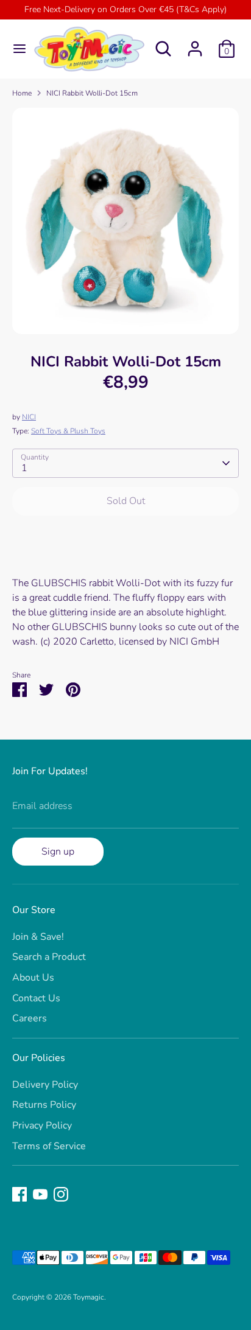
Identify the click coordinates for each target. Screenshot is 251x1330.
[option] (125, 221)
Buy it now (125, 538)
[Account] (195, 44)
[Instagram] (61, 1194)
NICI (29, 417)
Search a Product (49, 957)
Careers (29, 1018)
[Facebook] (19, 1194)
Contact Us (36, 998)
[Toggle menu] (15, 49)
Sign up (57, 851)
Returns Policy (44, 1104)
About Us (33, 977)
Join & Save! (38, 936)
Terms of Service (49, 1146)
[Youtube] (40, 1194)
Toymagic (88, 1297)
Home (22, 93)
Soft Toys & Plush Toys (68, 431)
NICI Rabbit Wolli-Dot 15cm (92, 93)
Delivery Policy (45, 1084)
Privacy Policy (42, 1125)
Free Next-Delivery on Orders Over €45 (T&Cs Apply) (125, 9)
